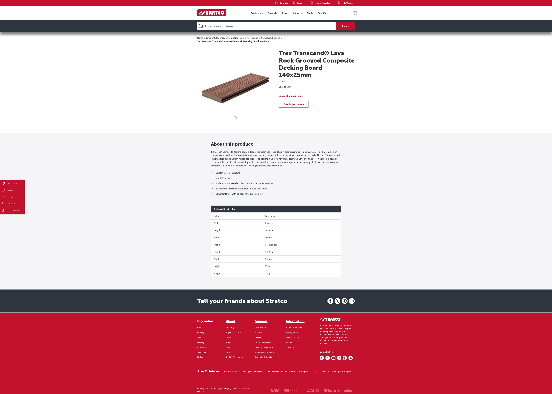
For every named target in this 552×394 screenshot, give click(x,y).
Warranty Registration (264, 352)
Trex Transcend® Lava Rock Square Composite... (243, 371)
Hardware (201, 347)
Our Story (230, 327)
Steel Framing (203, 352)
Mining (200, 357)
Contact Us (290, 347)
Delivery (258, 337)
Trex (282, 81)
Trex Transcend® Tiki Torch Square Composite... (334, 371)
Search (345, 26)
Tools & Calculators (234, 357)
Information (295, 321)
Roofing (200, 332)
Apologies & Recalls (263, 357)
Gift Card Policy (292, 337)
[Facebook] (330, 301)
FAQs (228, 352)
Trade (228, 342)
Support (261, 321)
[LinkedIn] (350, 358)
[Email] (352, 301)
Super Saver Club (233, 332)
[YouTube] (333, 358)
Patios (199, 327)
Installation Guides (263, 342)
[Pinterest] (345, 301)
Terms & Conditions (294, 327)
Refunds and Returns (264, 347)
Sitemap (289, 342)
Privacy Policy (292, 332)
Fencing (200, 342)
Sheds (199, 337)
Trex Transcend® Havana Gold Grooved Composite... (289, 371)
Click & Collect (261, 327)
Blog (228, 347)
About (230, 321)
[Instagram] (339, 358)
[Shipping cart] (355, 13)
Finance (258, 332)
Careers (229, 337)
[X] (337, 301)
